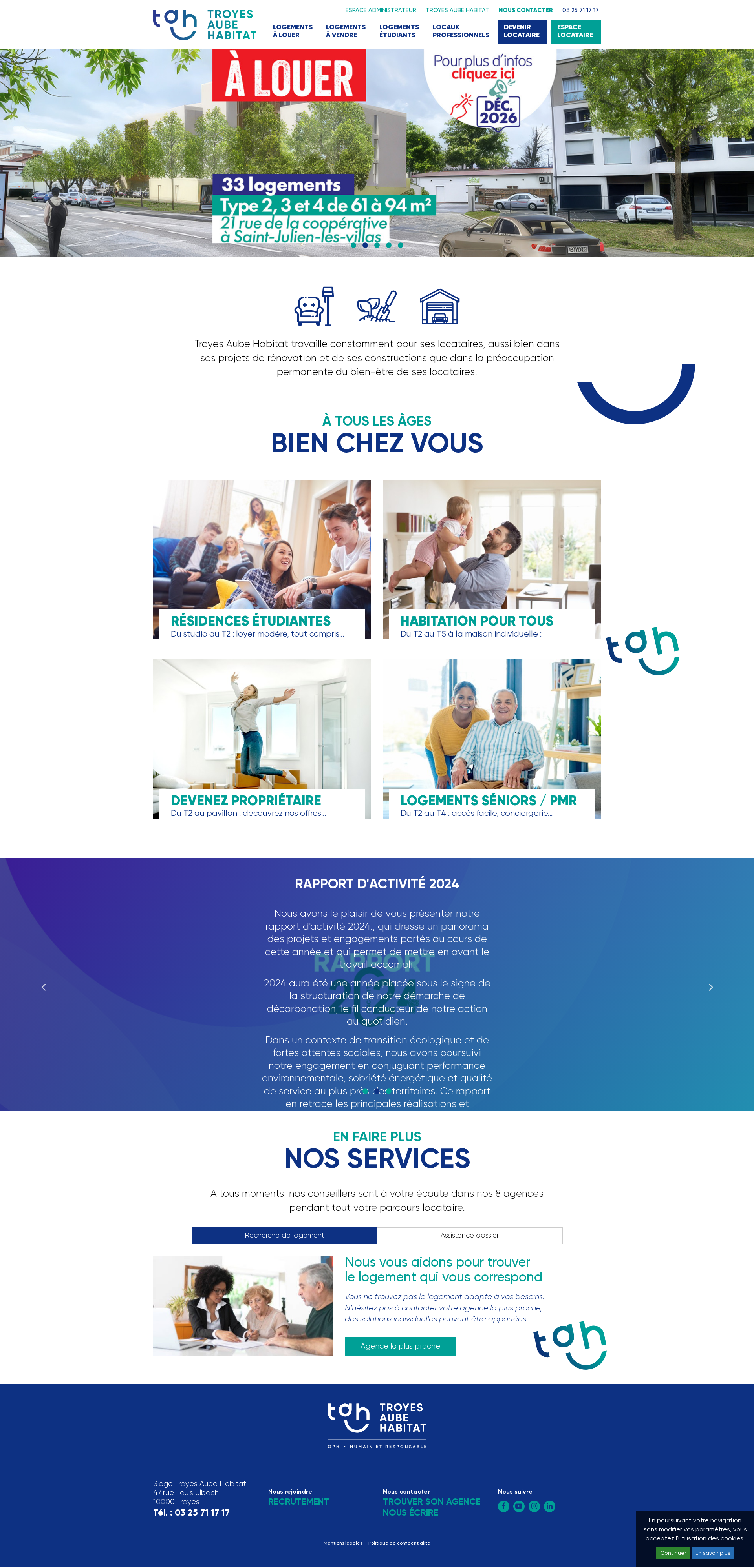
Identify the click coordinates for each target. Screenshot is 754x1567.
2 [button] (365, 245)
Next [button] (711, 984)
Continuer (673, 1553)
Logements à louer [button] (293, 31)
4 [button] (389, 245)
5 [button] (400, 245)
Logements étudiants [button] (399, 31)
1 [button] (353, 245)
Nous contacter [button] (526, 10)
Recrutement (298, 1502)
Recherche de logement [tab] (284, 1235)
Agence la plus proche (400, 1346)
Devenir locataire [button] (522, 31)
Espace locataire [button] (575, 31)
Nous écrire (410, 1513)
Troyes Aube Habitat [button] (457, 10)
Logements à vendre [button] (346, 31)
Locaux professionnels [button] (461, 31)
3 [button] (377, 245)
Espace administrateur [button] (381, 10)
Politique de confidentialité (399, 1543)
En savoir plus (712, 1553)
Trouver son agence (432, 1502)
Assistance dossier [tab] (470, 1235)
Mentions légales (343, 1543)
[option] (377, 153)
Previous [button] (43, 984)
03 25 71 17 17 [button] (580, 10)
